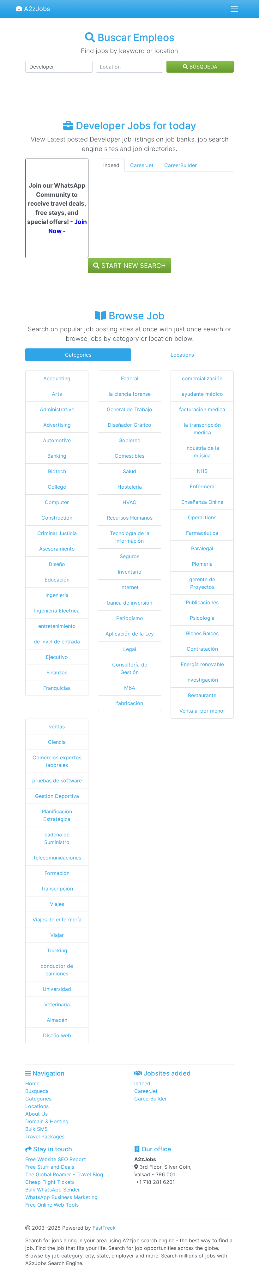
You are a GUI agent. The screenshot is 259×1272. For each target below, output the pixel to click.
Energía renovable (202, 664)
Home (32, 1083)
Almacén (57, 1020)
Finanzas (56, 672)
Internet (129, 587)
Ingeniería (57, 595)
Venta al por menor (202, 711)
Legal (129, 649)
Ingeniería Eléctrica (57, 610)
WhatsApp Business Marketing (61, 1197)
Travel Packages (44, 1136)
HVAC (129, 502)
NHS (202, 471)
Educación (57, 579)
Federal (129, 378)
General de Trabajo (129, 409)
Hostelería (129, 487)
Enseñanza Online (202, 502)
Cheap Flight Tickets (50, 1182)
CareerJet (142, 165)
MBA (129, 687)
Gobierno (129, 440)
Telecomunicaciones (57, 857)
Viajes (57, 904)
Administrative (57, 409)
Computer (57, 502)
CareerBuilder (180, 165)
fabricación (129, 703)
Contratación (202, 649)
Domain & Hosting (47, 1121)
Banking (56, 456)
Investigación (202, 680)
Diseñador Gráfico (129, 425)
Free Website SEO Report (55, 1159)
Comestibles (129, 456)
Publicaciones (202, 602)
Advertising (57, 425)
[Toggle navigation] (234, 9)
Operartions (202, 517)
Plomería (202, 564)
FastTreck (104, 1228)
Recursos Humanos (130, 518)
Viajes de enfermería (57, 919)
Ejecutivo (57, 657)
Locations (182, 355)
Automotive (57, 440)
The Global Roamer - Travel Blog (64, 1174)
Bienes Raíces (202, 633)
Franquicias (56, 688)
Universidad (57, 989)
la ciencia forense (130, 394)
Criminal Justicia (57, 533)
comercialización (202, 378)
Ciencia (57, 742)
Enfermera (202, 486)
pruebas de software (57, 780)
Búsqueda (37, 1091)
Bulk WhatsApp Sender (52, 1189)
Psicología (202, 618)
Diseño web (57, 1035)
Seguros (129, 556)
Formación (57, 873)
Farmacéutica (202, 533)
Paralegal (202, 548)
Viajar (57, 935)
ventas (57, 726)
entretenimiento (57, 626)
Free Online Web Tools (52, 1205)
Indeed (111, 165)
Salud (129, 471)
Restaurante (202, 695)
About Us (36, 1114)
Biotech (57, 471)
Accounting (56, 378)
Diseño (57, 564)
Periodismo (129, 618)
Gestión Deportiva (57, 796)
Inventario (130, 572)
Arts (57, 394)
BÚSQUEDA (202, 66)
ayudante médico (202, 394)
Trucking (57, 950)
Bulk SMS (36, 1129)
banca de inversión (129, 603)
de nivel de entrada (57, 641)
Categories (78, 355)
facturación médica (202, 409)
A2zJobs (36, 9)
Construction (56, 518)
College (57, 487)
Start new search (132, 265)
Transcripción (57, 888)
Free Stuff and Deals (49, 1167)
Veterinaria (57, 1004)
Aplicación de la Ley (129, 633)
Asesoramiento (57, 549)
